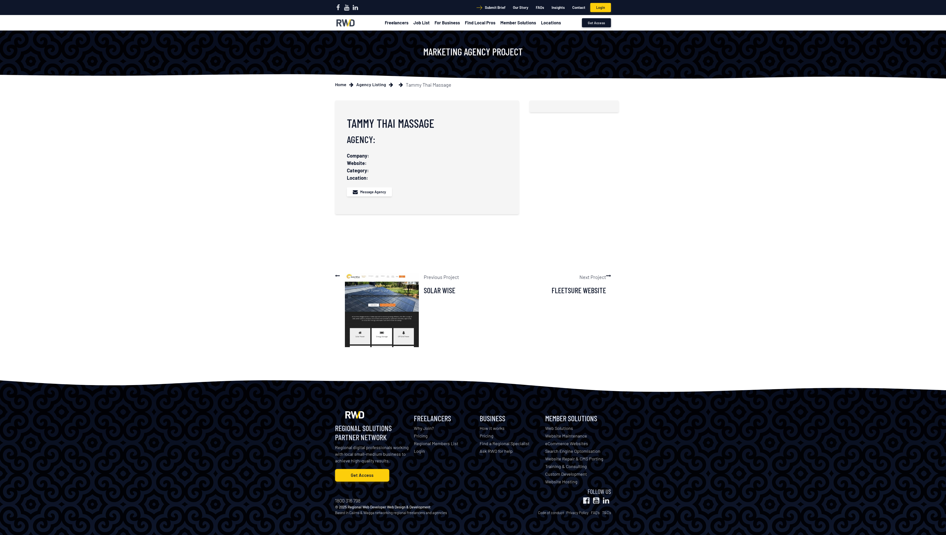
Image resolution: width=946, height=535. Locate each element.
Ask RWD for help (496, 451)
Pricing (421, 435)
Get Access (596, 23)
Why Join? (424, 428)
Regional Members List (436, 443)
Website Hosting (561, 481)
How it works (492, 428)
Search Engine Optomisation (572, 451)
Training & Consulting (566, 466)
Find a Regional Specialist (504, 443)
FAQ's (595, 512)
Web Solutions (559, 428)
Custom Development (566, 474)
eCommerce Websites (566, 443)
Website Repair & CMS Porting (574, 458)
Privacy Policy (577, 512)
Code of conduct (551, 512)
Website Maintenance (566, 435)
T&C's (606, 512)
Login (600, 7)
